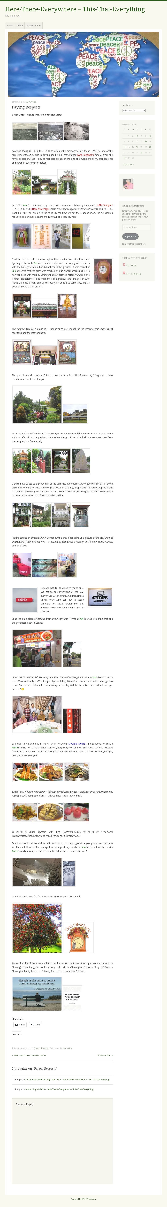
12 (146, 141)
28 (124, 158)
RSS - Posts (131, 265)
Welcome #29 (105, 1055)
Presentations (33, 25)
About (20, 25)
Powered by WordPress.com (83, 1199)
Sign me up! (130, 236)
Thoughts (45, 1048)
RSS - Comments (133, 273)
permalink (67, 1048)
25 (141, 152)
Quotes (37, 1048)
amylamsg (31, 102)
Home (10, 25)
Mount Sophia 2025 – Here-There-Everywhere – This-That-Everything (59, 1089)
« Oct (124, 164)
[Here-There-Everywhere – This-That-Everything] (83, 64)
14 (124, 147)
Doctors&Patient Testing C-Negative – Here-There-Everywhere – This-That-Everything (67, 1079)
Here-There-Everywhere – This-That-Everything (75, 9)
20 (150, 147)
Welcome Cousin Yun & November (29, 1055)
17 (137, 147)
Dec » (131, 164)
